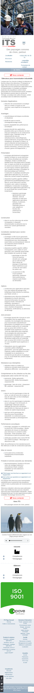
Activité (25, 655)
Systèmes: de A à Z (9, 642)
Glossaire (8, 670)
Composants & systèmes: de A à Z (8, 650)
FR (24, 42)
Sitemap (9, 622)
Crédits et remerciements (8, 623)
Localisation (8, 55)
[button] (28, 17)
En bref (25, 662)
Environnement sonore (25, 625)
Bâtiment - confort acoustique (25, 634)
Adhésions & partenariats (25, 645)
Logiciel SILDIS (9, 652)
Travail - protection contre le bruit (25, 622)
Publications (25, 657)
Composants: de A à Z (8, 647)
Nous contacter (18, 75)
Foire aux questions (9, 676)
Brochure (8, 58)
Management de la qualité (25, 643)
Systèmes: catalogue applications (8, 640)
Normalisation (8, 674)
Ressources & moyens (25, 641)
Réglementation (9, 672)
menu (18, 70)
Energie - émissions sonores (25, 627)
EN (24, 44)
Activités (25, 639)
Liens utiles (9, 678)
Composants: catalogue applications (9, 645)
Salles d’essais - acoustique (25, 631)
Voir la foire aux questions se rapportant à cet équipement (17, 477)
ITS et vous (25, 660)
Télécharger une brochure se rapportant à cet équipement (17, 474)
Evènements (25, 658)
